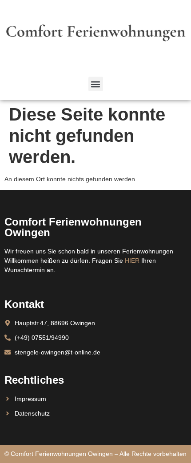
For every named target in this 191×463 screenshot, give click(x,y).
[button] (95, 84)
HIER (132, 260)
